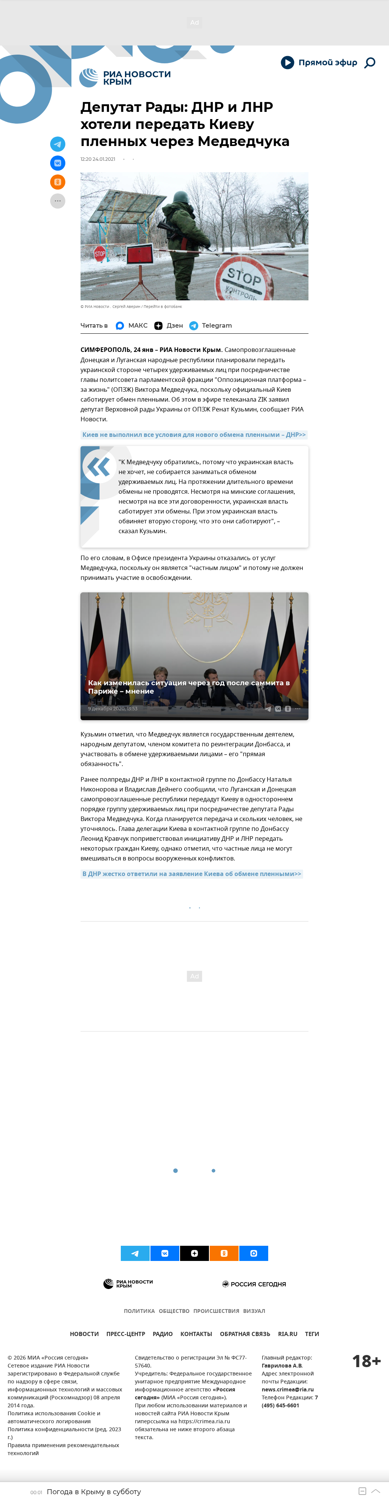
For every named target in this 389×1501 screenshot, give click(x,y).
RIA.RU (287, 1335)
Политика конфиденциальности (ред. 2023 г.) (64, 1434)
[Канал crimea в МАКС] (253, 1253)
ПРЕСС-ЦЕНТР (125, 1335)
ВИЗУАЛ (254, 1311)
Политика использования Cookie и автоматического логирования (54, 1418)
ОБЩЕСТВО (174, 1311)
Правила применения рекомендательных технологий (63, 1449)
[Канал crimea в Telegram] (135, 1253)
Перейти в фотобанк (163, 306)
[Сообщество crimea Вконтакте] (164, 1253)
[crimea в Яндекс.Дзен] (194, 1253)
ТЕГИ (312, 1335)
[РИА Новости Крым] (124, 78)
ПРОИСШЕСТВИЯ (216, 1311)
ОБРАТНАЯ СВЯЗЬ (245, 1335)
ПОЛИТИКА (139, 1311)
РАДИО (163, 1335)
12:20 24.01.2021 (98, 159)
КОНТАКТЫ (196, 1335)
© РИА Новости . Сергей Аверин (110, 306)
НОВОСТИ (84, 1335)
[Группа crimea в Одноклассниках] (224, 1253)
